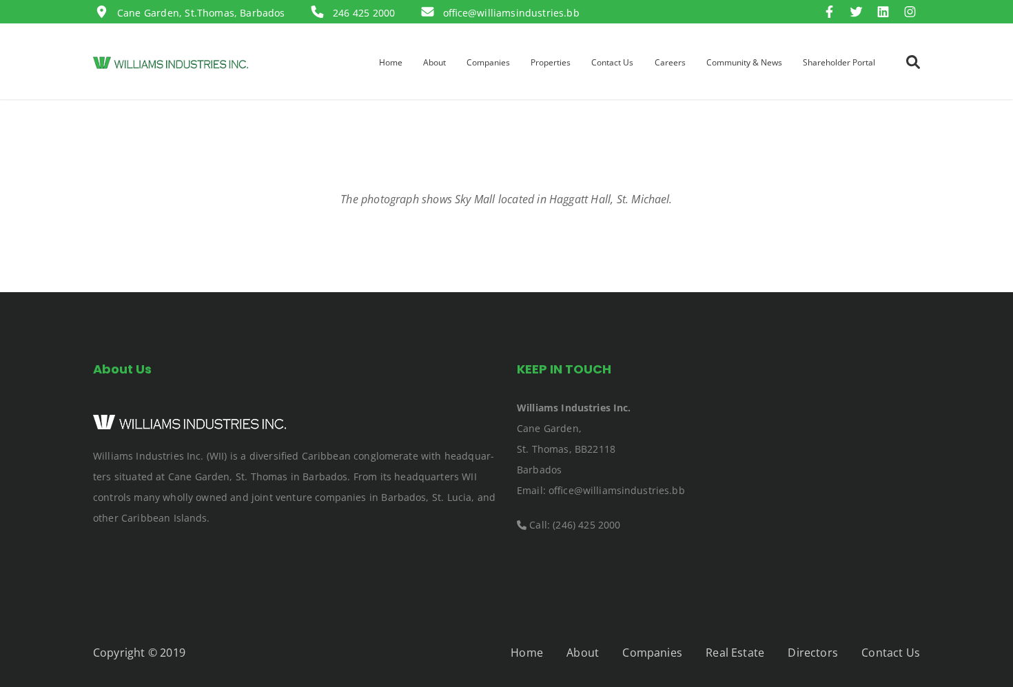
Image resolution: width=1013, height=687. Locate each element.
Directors (812, 652)
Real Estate (735, 652)
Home (527, 652)
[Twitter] (860, 12)
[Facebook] (833, 12)
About (582, 652)
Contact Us (890, 652)
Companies (652, 652)
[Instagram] (910, 12)
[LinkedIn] (886, 12)
